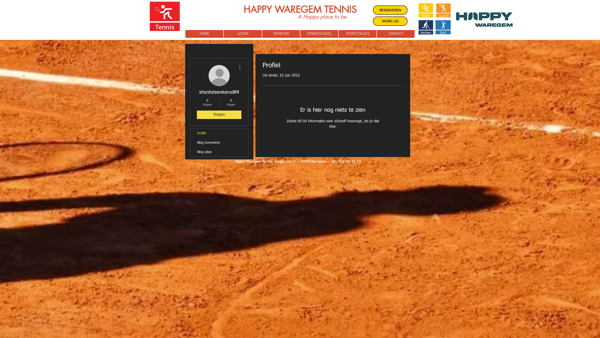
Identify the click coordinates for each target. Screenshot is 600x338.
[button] (243, 34)
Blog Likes (204, 152)
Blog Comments (208, 142)
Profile (201, 133)
